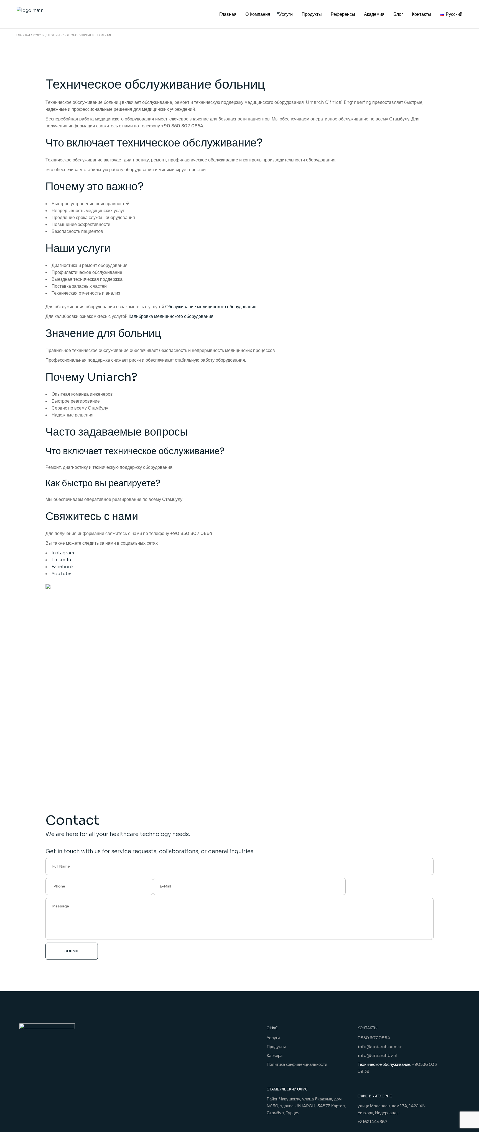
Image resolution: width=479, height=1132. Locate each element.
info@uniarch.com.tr (380, 1046)
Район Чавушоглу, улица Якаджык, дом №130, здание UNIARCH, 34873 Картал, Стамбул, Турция (306, 1105)
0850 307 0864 (374, 1037)
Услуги (273, 1037)
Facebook (63, 567)
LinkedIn (61, 560)
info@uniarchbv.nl (378, 1055)
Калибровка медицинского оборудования (171, 316)
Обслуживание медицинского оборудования (210, 307)
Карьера (274, 1055)
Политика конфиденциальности (297, 1064)
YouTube (62, 574)
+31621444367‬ (372, 1121)
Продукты (276, 1046)
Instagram (63, 553)
